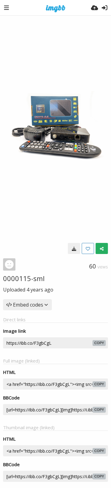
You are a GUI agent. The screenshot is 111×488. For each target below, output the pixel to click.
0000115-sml (24, 278)
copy (99, 343)
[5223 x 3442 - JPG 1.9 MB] (74, 248)
